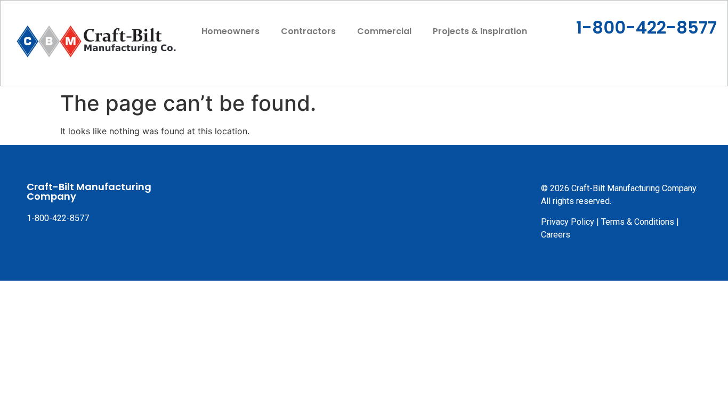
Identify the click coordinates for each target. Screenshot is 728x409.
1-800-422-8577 (646, 27)
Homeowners (230, 31)
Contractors (308, 31)
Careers (555, 235)
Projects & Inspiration (480, 31)
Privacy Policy (567, 222)
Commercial (384, 31)
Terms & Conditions (637, 222)
